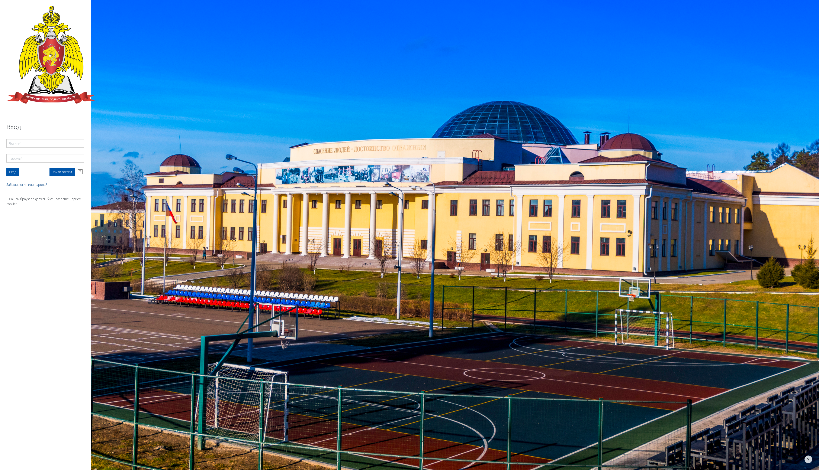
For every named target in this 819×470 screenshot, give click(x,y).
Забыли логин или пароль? (26, 184)
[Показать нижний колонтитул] (808, 459)
